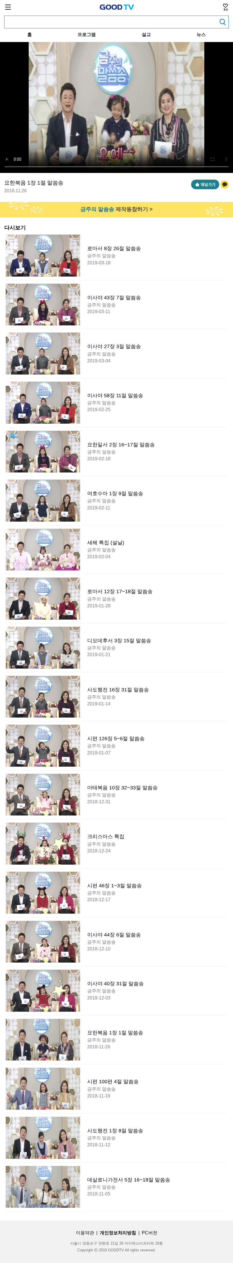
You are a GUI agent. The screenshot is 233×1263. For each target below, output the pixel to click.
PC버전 (149, 1232)
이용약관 (85, 1232)
